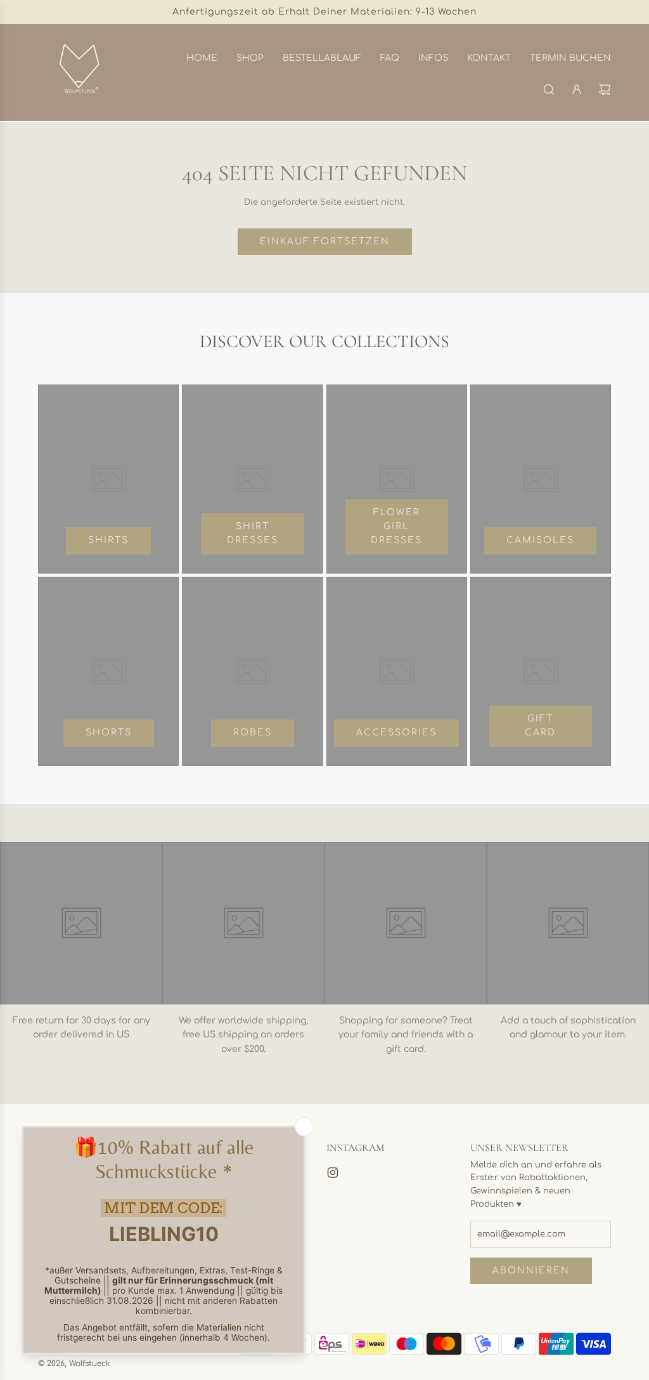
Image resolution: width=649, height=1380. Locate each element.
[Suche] (549, 89)
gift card (540, 725)
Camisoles (540, 540)
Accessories (396, 732)
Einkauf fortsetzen (325, 241)
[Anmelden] (577, 89)
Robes (252, 732)
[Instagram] (333, 1172)
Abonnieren (531, 1270)
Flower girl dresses (396, 527)
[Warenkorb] (605, 89)
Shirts (108, 540)
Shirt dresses (252, 533)
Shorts (109, 732)
